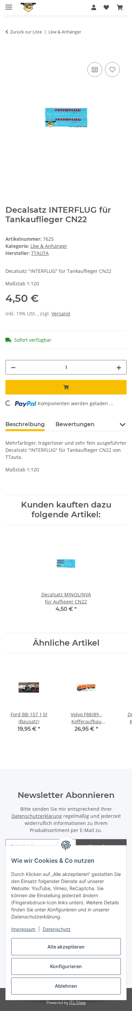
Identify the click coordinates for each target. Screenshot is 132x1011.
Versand (60, 313)
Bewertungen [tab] (75, 424)
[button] (94, 7)
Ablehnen (66, 986)
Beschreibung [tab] (25, 424)
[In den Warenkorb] (10, 53)
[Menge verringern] (13, 367)
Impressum (23, 929)
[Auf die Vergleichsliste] (94, 69)
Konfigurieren (66, 966)
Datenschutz (57, 929)
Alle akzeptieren (66, 947)
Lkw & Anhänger (48, 246)
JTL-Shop (77, 1002)
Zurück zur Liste (26, 32)
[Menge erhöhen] (118, 367)
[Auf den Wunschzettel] (112, 69)
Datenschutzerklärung (37, 816)
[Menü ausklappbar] (8, 4)
